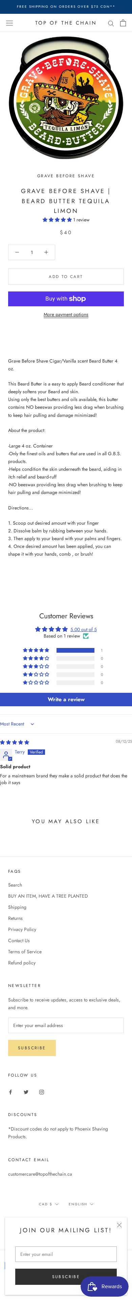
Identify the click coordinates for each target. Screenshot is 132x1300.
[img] (14, 742)
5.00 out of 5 (83, 629)
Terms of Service (25, 951)
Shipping (17, 907)
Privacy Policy (22, 929)
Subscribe (66, 1277)
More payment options (66, 314)
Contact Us (19, 940)
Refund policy (22, 962)
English (78, 1204)
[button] (58, 219)
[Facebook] (10, 1091)
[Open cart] (123, 23)
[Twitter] (26, 1091)
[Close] (119, 1225)
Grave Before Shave (66, 176)
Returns (15, 918)
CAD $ (45, 1204)
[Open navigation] (9, 23)
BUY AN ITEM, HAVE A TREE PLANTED (48, 896)
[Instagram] (41, 1091)
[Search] (111, 23)
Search (15, 884)
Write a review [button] (66, 699)
